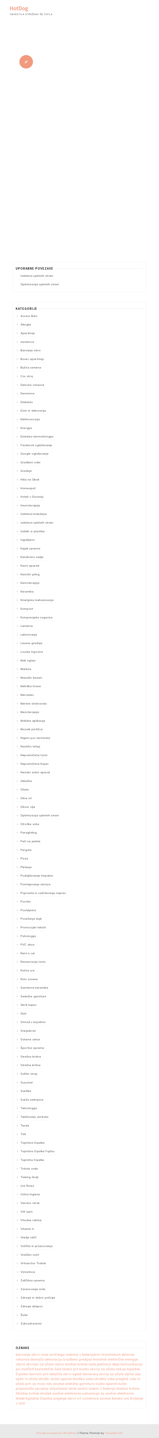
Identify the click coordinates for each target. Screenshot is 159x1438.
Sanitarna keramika (34, 987)
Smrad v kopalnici (33, 1022)
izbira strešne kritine (71, 1364)
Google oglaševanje (35, 453)
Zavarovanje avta (33, 1289)
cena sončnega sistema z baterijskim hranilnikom (81, 1354)
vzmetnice (90, 1398)
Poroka (26, 901)
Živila (24, 1315)
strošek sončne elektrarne (60, 1393)
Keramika (27, 591)
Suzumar (27, 1082)
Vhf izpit (26, 1211)
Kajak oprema (30, 548)
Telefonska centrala (34, 1117)
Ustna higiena (30, 1194)
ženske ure (120, 1398)
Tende (25, 1125)
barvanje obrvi (28, 1354)
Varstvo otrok (30, 1203)
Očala (25, 789)
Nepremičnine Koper (35, 764)
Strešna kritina (31, 1056)
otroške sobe (104, 1379)
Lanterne (27, 626)
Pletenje (26, 867)
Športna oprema (32, 1048)
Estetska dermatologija (37, 436)
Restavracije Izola (33, 961)
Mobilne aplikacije (33, 720)
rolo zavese (55, 1383)
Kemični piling (30, 574)
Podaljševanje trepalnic (37, 875)
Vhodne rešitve (31, 1220)
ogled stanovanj (85, 1374)
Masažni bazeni (31, 677)
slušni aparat (106, 1383)
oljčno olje (132, 1374)
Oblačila (26, 781)
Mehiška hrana (31, 686)
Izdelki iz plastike (33, 531)
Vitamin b (27, 1229)
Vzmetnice (28, 1272)
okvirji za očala (111, 1374)
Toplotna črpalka (33, 1142)
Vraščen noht (30, 1254)
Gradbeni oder (31, 462)
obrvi (67, 1374)
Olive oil (26, 798)
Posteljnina (28, 910)
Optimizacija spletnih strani (40, 284)
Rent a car (28, 953)
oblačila (55, 1374)
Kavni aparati (30, 565)
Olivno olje (28, 807)
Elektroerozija (30, 419)
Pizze (24, 858)
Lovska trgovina (32, 652)
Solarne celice (30, 1039)
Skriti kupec (29, 1005)
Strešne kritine (31, 1065)
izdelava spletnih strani (37, 522)
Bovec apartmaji (32, 359)
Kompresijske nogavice (37, 617)
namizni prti (38, 1374)
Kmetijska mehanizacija (37, 600)
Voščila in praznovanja (37, 1246)
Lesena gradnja (31, 643)
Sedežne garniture (33, 996)
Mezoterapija (30, 712)
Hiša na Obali (30, 479)
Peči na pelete (31, 841)
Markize (26, 669)
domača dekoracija (46, 1359)
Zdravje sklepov (32, 1306)
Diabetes (27, 402)
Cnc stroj (27, 376)
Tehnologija (29, 1108)
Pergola (26, 850)
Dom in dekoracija (33, 410)
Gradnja (26, 471)
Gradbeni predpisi (77, 1359)
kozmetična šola (48, 1369)
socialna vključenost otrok (56, 1388)
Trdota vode (29, 1168)
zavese (105, 1398)
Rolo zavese (29, 979)
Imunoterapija (30, 505)
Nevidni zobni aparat (35, 772)
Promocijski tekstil (33, 927)
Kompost (27, 608)
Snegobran (28, 1030)
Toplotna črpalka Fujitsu (38, 1151)
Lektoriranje (29, 634)
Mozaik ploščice (32, 729)
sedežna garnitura (80, 1383)
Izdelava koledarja (34, 514)
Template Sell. (114, 1433)
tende (20, 1398)
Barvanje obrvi (31, 350)
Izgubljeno (28, 540)
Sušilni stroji (29, 1074)
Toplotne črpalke (32, 1160)
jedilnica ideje (108, 1364)
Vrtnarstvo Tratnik (33, 1263)
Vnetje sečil (28, 1237)
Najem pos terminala (35, 738)
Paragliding (29, 832)
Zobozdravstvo (31, 1323)
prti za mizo (35, 1383)
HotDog (19, 8)
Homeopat (28, 488)
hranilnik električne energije (115, 1359)
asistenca (27, 342)
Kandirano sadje (32, 557)
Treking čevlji (30, 1177)
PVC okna (28, 944)
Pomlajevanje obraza (35, 884)
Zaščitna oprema (33, 1280)
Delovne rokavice (32, 385)
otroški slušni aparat (55, 1379)
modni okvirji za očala (97, 1369)
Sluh (24, 1013)
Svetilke (26, 1091)
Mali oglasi (28, 660)
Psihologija (28, 936)
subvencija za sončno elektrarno (108, 1393)
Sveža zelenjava (32, 1099)
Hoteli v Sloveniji (32, 496)
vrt (79, 1398)
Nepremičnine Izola (34, 755)
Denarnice (28, 393)
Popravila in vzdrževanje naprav (43, 893)
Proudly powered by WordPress (56, 1433)
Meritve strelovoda (34, 703)
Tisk (23, 1134)
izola (92, 1364)
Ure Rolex (27, 1186)
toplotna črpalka (39, 1398)
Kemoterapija (30, 583)
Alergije (26, 324)
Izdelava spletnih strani (37, 276)
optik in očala (27, 1379)
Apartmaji (28, 333)
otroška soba (83, 1379)
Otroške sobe (30, 824)
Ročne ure (28, 970)
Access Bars (29, 316)
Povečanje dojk (31, 918)
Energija (26, 428)
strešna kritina (127, 1388)
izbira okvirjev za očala (35, 1364)
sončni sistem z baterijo (96, 1388)
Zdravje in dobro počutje (38, 1297)
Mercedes (27, 695)
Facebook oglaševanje (36, 445)
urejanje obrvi (64, 1398)
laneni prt (70, 1369)
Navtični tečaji (30, 746)
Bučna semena (31, 367)
